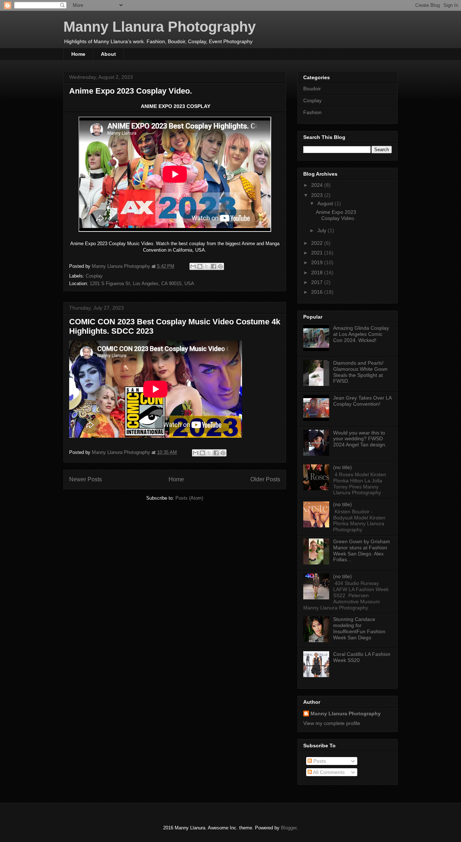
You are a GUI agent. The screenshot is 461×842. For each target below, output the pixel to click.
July (322, 230)
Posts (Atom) (189, 498)
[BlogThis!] (199, 266)
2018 (317, 272)
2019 (317, 262)
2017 (317, 282)
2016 (317, 292)
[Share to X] (206, 266)
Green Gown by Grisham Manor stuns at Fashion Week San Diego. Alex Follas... (361, 550)
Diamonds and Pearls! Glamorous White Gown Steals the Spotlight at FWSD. (360, 372)
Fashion (312, 112)
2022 (317, 243)
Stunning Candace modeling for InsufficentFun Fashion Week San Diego (359, 628)
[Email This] (193, 266)
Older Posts (265, 479)
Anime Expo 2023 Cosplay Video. (130, 90)
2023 (317, 195)
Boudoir (312, 88)
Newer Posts (85, 479)
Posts (319, 761)
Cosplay (94, 276)
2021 (317, 253)
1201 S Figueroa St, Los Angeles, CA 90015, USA (142, 283)
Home (78, 54)
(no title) (342, 467)
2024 (317, 185)
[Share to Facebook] (213, 266)
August (326, 203)
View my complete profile (331, 723)
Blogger (288, 827)
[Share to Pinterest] (220, 266)
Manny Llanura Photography (159, 27)
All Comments (328, 772)
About (108, 54)
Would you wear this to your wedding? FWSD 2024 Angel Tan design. (359, 439)
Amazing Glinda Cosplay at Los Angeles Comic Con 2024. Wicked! (361, 334)
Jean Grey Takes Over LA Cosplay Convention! (362, 401)
